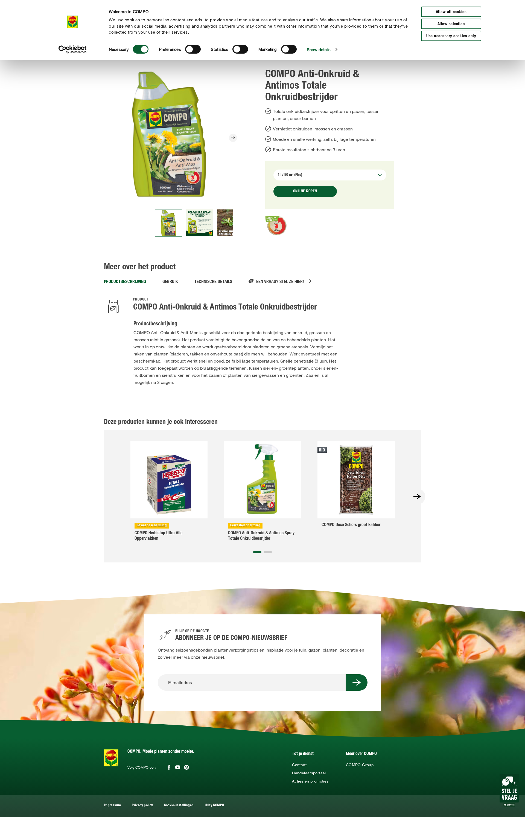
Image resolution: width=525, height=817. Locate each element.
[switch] (193, 49)
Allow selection (451, 24)
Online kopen (305, 191)
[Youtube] (177, 767)
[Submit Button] (357, 682)
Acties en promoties (310, 781)
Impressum (112, 805)
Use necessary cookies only (451, 36)
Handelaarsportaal (309, 773)
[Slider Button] (233, 138)
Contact (299, 764)
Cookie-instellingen (179, 805)
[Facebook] (169, 767)
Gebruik (170, 282)
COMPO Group (360, 764)
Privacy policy (142, 805)
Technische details (213, 282)
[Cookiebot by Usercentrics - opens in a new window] (73, 49)
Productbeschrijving (125, 282)
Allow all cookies (451, 12)
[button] (257, 552)
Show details (319, 49)
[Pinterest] (186, 767)
